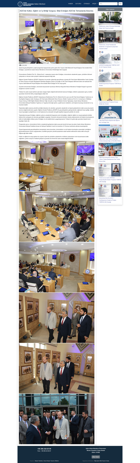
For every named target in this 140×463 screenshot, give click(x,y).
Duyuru (78, 3)
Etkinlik (87, 3)
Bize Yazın (96, 457)
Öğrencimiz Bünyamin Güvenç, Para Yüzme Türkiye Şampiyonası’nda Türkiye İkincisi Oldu (109, 159)
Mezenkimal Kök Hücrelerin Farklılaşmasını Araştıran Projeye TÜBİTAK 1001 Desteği (107, 200)
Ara (120, 3)
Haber (70, 3)
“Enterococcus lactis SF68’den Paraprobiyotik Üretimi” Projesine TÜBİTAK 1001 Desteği (110, 179)
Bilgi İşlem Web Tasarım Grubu (101, 460)
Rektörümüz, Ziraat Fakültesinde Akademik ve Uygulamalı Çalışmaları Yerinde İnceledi (108, 46)
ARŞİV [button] (94, 3)
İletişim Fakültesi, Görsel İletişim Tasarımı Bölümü (47, 460)
